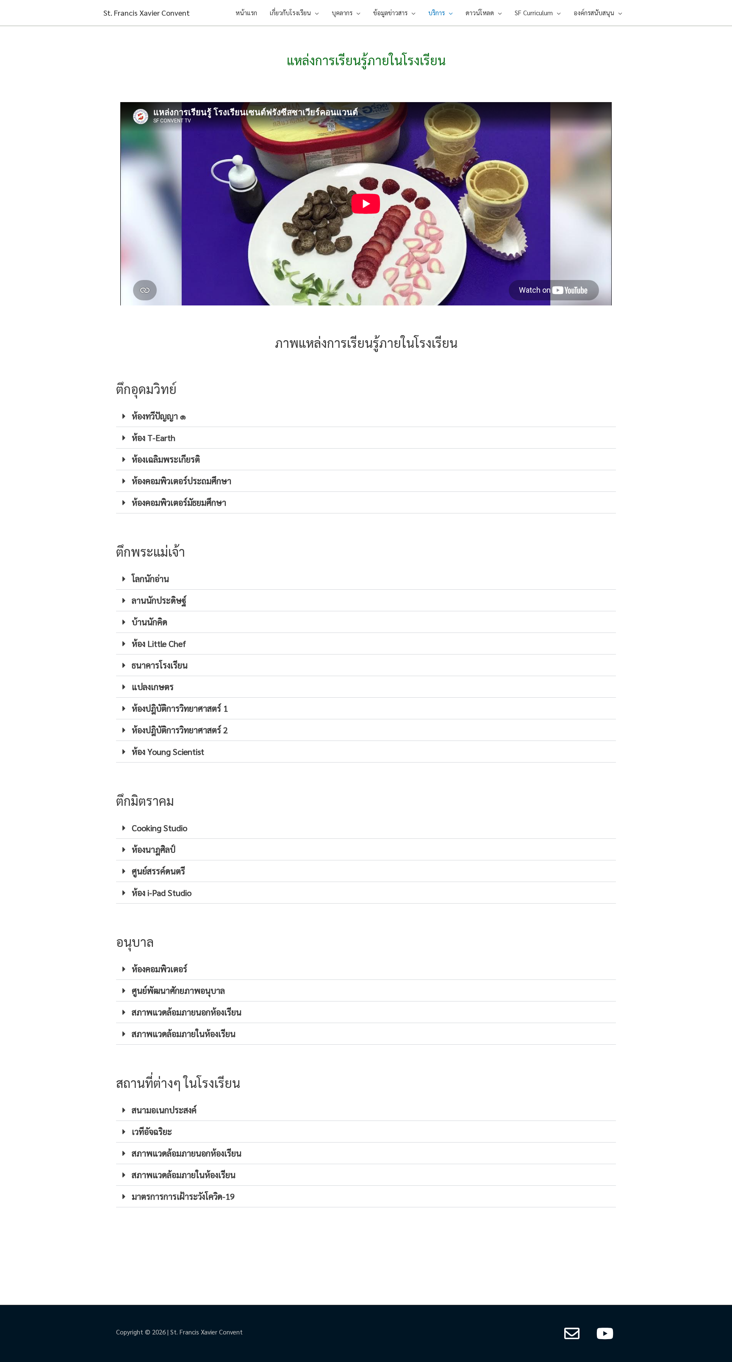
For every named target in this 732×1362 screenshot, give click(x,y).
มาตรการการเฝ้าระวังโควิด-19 (183, 1196)
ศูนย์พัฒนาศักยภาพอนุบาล (178, 990)
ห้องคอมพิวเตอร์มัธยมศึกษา (179, 502)
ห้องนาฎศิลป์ (153, 849)
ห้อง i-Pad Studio (161, 892)
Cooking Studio (159, 827)
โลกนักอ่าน (150, 578)
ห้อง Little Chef (159, 643)
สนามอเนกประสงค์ (164, 1109)
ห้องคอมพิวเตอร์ (159, 968)
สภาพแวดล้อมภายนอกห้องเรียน (186, 1012)
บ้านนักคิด (149, 621)
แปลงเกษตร (153, 686)
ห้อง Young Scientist (168, 751)
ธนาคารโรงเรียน (160, 665)
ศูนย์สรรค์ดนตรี (158, 871)
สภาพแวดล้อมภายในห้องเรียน (184, 1033)
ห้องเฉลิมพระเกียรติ (166, 459)
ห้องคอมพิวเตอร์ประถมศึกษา (181, 480)
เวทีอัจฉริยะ (152, 1131)
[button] (366, 416)
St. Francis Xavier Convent (146, 12)
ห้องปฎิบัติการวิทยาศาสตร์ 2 (180, 729)
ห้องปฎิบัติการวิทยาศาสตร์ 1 (180, 708)
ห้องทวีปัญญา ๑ (159, 416)
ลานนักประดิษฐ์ (159, 600)
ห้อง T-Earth (153, 437)
